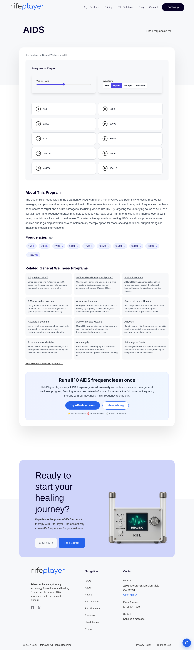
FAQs (88, 580)
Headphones (92, 622)
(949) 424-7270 (131, 607)
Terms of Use (164, 645)
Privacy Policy (143, 645)
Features (94, 7)
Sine (107, 85)
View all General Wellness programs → (44, 363)
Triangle (128, 85)
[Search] (85, 7)
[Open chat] (186, 643)
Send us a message (134, 619)
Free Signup (71, 542)
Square (116, 85)
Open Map (128, 594)
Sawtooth (141, 85)
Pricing (108, 7)
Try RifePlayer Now (82, 405)
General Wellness (50, 55)
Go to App (173, 7)
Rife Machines (92, 608)
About (88, 587)
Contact (153, 7)
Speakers (90, 615)
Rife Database (125, 7)
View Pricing (115, 405)
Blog (141, 7)
